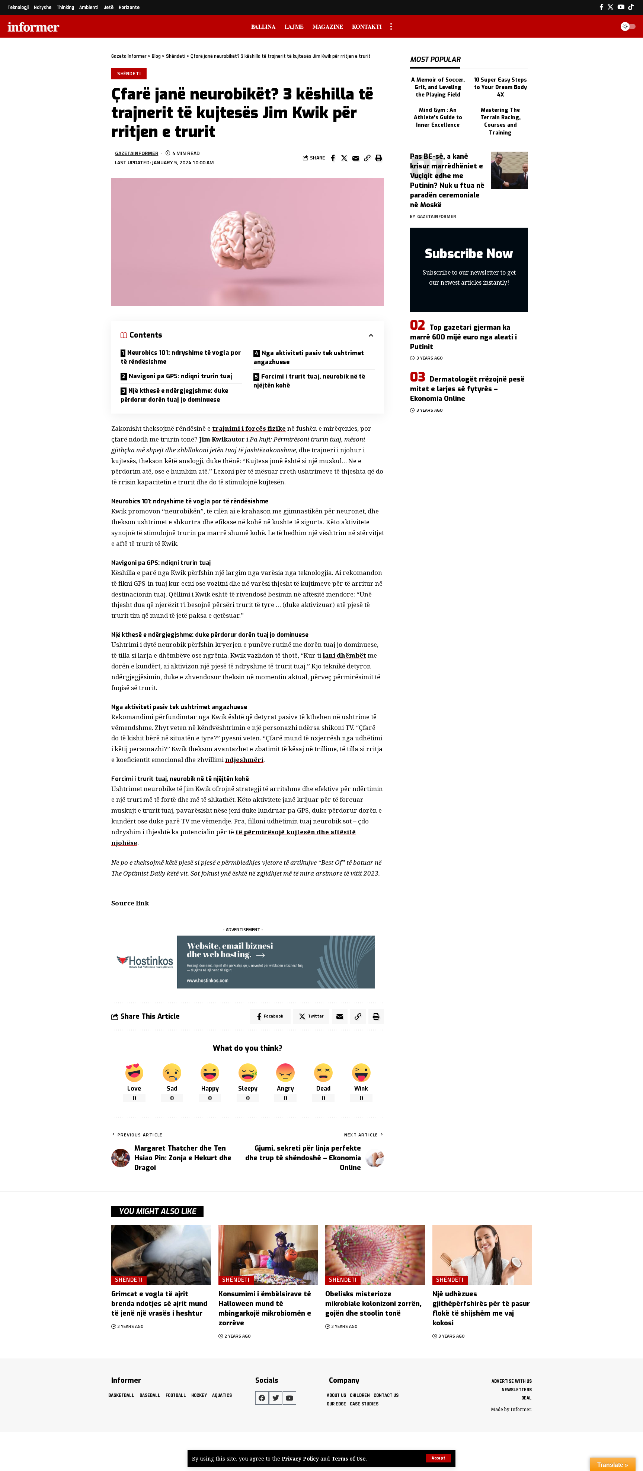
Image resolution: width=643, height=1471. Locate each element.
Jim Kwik (213, 439)
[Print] (379, 158)
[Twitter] (610, 7)
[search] (607, 26)
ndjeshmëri (244, 759)
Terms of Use (349, 1458)
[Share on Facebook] (332, 158)
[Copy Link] (367, 158)
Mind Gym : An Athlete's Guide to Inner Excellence (438, 118)
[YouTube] (620, 7)
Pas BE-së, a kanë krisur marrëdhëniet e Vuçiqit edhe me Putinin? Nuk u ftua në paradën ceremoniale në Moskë (447, 180)
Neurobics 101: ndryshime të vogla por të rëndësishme (181, 357)
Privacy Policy (300, 1458)
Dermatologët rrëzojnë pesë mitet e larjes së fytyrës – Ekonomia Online (467, 389)
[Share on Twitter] (344, 158)
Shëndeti (129, 73)
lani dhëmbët (344, 655)
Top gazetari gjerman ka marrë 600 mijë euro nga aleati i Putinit (463, 337)
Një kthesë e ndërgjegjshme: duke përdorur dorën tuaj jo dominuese (174, 395)
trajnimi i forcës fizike (249, 428)
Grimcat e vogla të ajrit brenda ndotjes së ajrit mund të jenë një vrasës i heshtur (159, 1304)
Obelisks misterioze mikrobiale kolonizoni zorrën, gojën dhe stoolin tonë (373, 1304)
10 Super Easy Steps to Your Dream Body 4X (500, 87)
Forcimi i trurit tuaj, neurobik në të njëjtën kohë (309, 381)
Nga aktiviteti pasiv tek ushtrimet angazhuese (308, 357)
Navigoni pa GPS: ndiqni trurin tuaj (180, 376)
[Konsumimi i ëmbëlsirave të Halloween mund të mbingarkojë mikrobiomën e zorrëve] (268, 1255)
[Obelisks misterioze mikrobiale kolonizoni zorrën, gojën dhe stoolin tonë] (375, 1255)
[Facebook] (601, 7)
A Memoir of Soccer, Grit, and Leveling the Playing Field (438, 87)
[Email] (356, 158)
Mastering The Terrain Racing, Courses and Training (500, 121)
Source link (130, 903)
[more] (391, 26)
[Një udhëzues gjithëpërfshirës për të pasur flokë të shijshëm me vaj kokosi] (482, 1255)
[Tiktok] (631, 7)
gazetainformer (136, 153)
